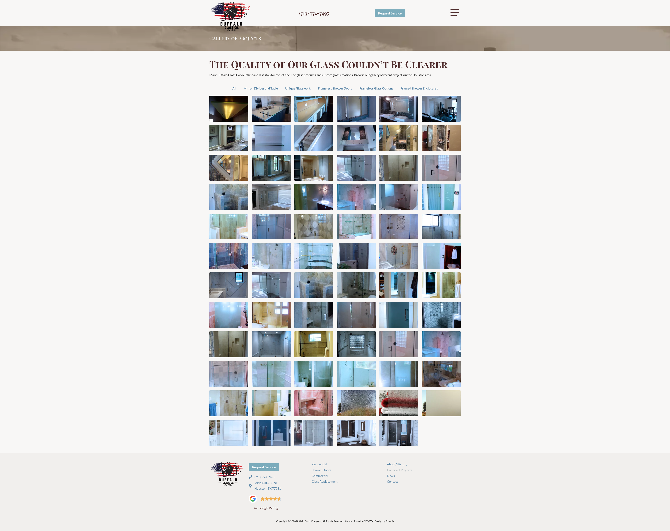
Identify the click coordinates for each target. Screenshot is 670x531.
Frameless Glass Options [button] (376, 88)
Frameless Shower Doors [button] (335, 88)
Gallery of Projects (399, 470)
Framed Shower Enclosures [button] (419, 88)
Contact (392, 481)
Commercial (320, 476)
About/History (397, 464)
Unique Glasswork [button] (298, 88)
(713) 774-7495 (314, 13)
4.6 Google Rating (266, 508)
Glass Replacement (325, 481)
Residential (319, 464)
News (391, 476)
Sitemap (348, 521)
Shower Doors (321, 470)
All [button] (234, 88)
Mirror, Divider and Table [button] (261, 88)
